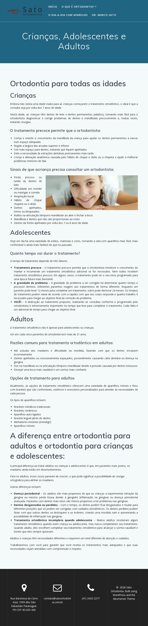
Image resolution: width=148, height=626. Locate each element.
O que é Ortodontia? (78, 6)
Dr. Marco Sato (104, 15)
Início (52, 6)
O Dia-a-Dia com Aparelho (68, 15)
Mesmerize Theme (124, 598)
